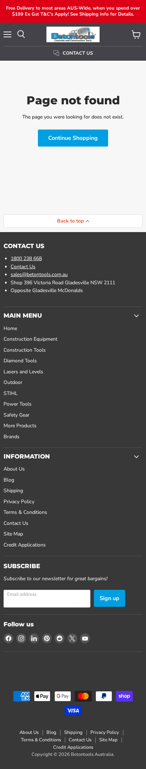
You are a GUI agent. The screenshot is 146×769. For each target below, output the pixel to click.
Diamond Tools (20, 360)
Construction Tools (25, 350)
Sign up (109, 598)
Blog (9, 480)
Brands (11, 436)
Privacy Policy (19, 501)
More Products (20, 425)
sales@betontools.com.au (39, 274)
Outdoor (13, 382)
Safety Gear (16, 415)
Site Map (13, 534)
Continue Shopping (73, 138)
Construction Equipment (30, 339)
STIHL (11, 393)
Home (10, 328)
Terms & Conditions (25, 512)
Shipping (13, 490)
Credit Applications (25, 545)
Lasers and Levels (23, 371)
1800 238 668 (26, 258)
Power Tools (18, 404)
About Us (14, 469)
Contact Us (23, 266)
